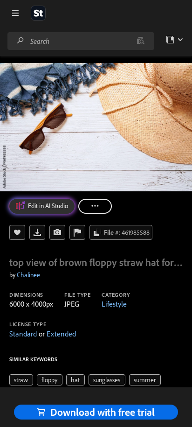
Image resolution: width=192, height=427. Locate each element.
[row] (21, 379)
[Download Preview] (37, 232)
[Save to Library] (17, 232)
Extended (61, 333)
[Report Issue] (77, 232)
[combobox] (81, 41)
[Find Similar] (57, 232)
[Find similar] (140, 41)
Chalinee (28, 275)
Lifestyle (114, 303)
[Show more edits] (95, 206)
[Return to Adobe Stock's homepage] (38, 13)
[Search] (20, 41)
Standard (23, 333)
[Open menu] (15, 13)
